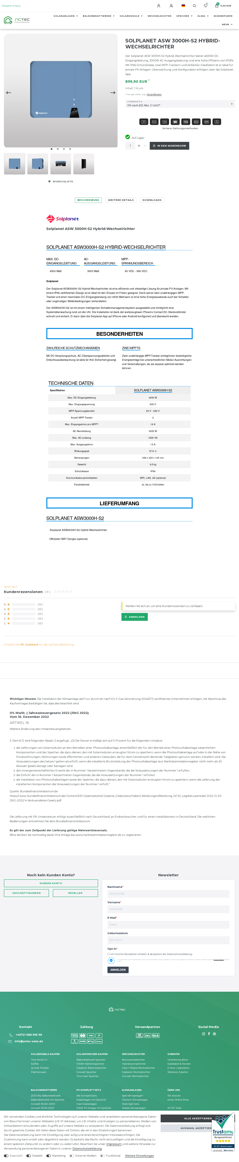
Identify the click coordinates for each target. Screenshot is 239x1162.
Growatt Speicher (86, 1072)
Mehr (226, 24)
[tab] (88, 200)
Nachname (114, 886)
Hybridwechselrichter (134, 1063)
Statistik (37, 1155)
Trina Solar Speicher (87, 1076)
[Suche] (194, 6)
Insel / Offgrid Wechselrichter (138, 1067)
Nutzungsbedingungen (219, 959)
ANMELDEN (118, 969)
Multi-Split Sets (130, 1104)
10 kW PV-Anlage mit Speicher (93, 1108)
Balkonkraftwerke (97, 16)
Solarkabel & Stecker (179, 1063)
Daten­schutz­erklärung (87, 1148)
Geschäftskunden (26, 893)
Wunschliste (63, 181)
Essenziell (16, 1155)
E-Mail (111, 917)
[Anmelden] (159, 6)
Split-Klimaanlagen (132, 1095)
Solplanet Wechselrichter (136, 1072)
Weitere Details (121, 200)
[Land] (183, 6)
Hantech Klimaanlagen (135, 1099)
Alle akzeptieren (198, 1118)
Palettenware (38, 1072)
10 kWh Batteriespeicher (90, 1063)
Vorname (113, 902)
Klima (202, 16)
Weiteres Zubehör (177, 1072)
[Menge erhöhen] (139, 146)
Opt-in (111, 948)
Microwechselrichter (133, 1059)
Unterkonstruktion (177, 1059)
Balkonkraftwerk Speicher (90, 1059)
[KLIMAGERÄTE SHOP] (214, 1034)
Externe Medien (85, 1155)
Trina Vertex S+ (39, 1059)
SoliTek (35, 1063)
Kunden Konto (51, 883)
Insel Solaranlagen (86, 1104)
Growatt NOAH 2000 (43, 1104)
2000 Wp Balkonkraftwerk (45, 1095)
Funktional (113, 1155)
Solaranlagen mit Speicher (91, 1099)
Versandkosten (154, 94)
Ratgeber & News (11, 6)
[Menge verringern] (145, 146)
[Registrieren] (172, 6)
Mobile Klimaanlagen (134, 1108)
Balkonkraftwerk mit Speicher (47, 1099)
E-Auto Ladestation (178, 1067)
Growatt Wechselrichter (135, 1076)
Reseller (75, 893)
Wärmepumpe (223, 16)
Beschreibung (88, 200)
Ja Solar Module (40, 1067)
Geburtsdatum (117, 933)
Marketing (59, 1155)
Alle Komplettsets (86, 1095)
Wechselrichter (160, 16)
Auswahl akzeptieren (198, 1128)
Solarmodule (130, 16)
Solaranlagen (64, 16)
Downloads (152, 200)
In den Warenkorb (171, 145)
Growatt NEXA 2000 (42, 1108)
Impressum (114, 1144)
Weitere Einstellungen (139, 1155)
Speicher (183, 16)
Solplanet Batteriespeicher (91, 1067)
